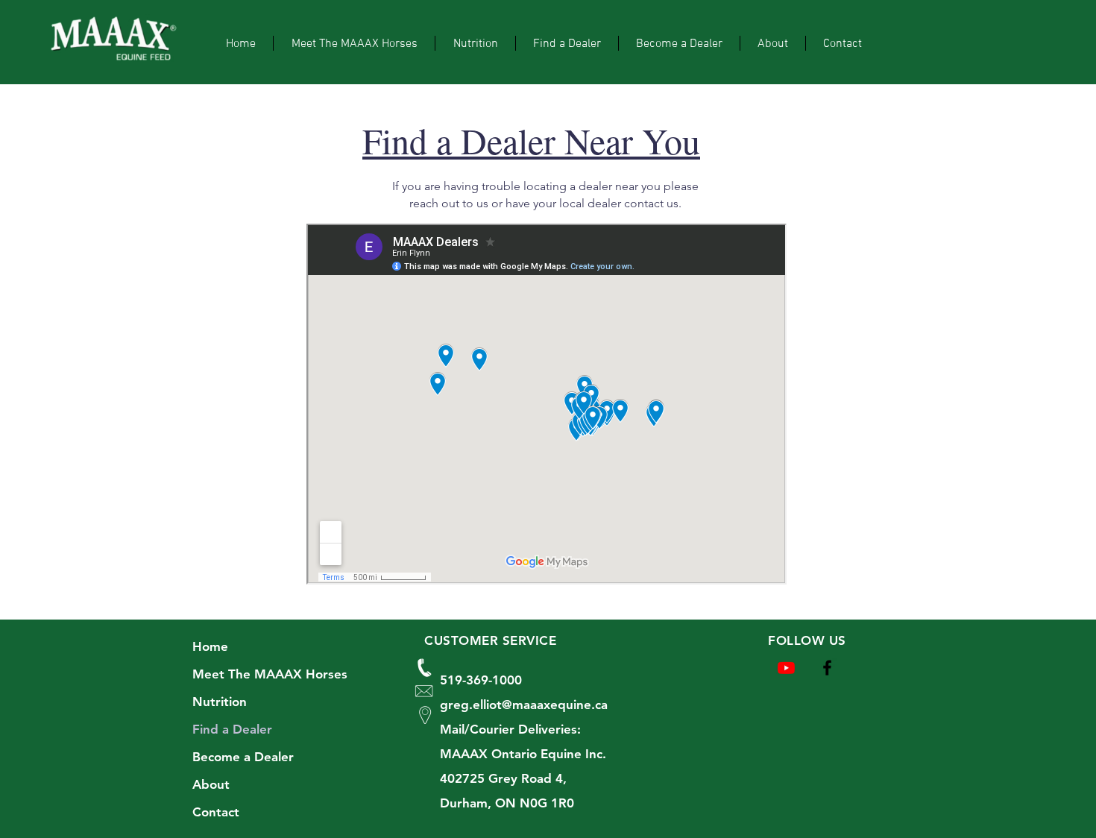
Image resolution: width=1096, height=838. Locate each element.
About (211, 784)
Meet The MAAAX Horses (269, 674)
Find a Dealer (232, 729)
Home (210, 646)
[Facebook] (827, 668)
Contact (215, 811)
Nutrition (219, 701)
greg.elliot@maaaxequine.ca (524, 704)
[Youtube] (786, 668)
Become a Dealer (243, 756)
